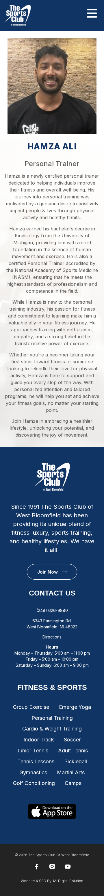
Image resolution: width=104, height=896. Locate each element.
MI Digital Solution (68, 881)
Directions (52, 636)
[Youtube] (67, 866)
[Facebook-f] (36, 866)
